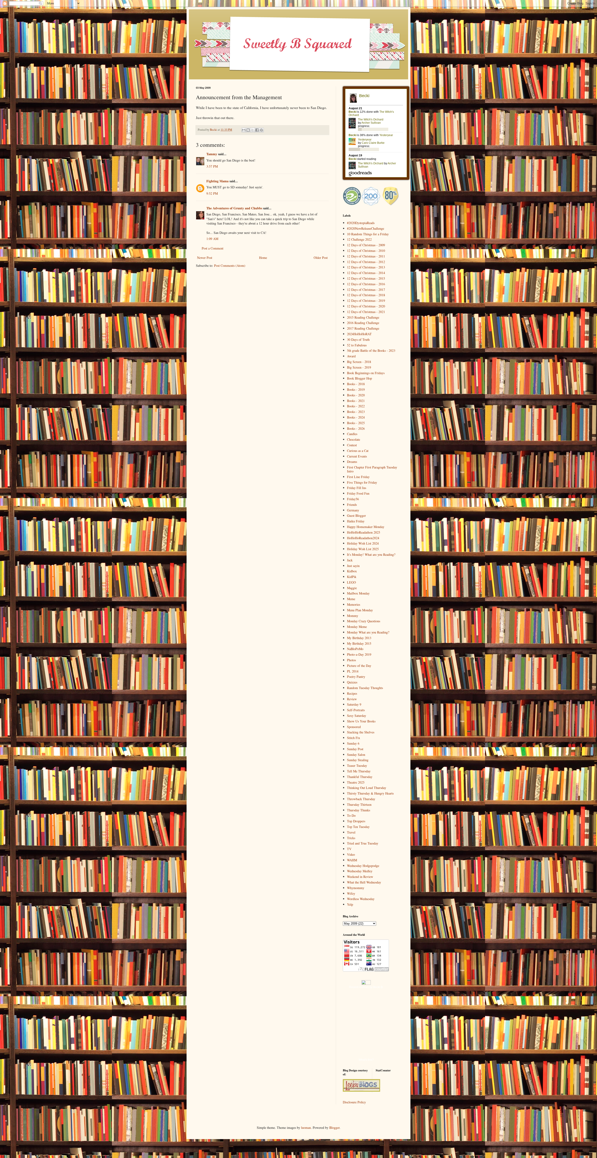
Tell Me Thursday (359, 771)
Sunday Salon (356, 754)
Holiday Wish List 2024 (363, 543)
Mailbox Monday (358, 593)
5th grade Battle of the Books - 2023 (371, 350)
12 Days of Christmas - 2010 (366, 250)
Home (263, 257)
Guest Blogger (356, 515)
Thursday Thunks (358, 810)
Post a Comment (212, 248)
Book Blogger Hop (359, 378)
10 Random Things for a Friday (368, 234)
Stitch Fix (353, 738)
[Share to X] (252, 130)
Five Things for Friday (362, 482)
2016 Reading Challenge (363, 322)
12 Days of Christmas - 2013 (366, 267)
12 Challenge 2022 (359, 239)
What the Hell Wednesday (364, 882)
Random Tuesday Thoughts (365, 688)
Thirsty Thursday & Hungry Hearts (370, 793)
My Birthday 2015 (359, 643)
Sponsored (354, 727)
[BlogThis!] (248, 130)
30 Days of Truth (358, 339)
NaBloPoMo (355, 649)
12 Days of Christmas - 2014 (366, 273)
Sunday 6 (353, 743)
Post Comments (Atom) (229, 265)
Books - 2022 (356, 406)
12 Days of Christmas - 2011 (366, 256)
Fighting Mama (217, 181)
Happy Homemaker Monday (365, 526)
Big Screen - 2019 (359, 367)
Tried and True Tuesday (362, 843)
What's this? (366, 1059)
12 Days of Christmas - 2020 (366, 306)
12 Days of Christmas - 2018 (366, 295)
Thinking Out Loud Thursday (366, 787)
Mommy (352, 615)
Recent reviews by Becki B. (366, 987)
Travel (351, 832)
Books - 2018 (356, 384)
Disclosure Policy (354, 1102)
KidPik (351, 576)
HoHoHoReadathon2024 (363, 538)
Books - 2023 (356, 411)
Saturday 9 (354, 704)
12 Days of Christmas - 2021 (366, 312)
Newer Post (204, 257)
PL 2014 (352, 671)
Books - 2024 (356, 417)
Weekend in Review (360, 876)
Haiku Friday (355, 521)
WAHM (352, 860)
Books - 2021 (356, 400)
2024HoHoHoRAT (359, 334)
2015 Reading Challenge (363, 317)
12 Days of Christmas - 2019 (366, 300)
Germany (353, 510)
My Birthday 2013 (359, 638)
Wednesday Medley (359, 871)
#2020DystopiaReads (361, 223)
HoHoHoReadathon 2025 (363, 532)
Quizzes (352, 682)
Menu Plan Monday (360, 610)
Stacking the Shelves (360, 732)
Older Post (321, 257)
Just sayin (353, 565)
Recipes (352, 693)
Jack (350, 560)
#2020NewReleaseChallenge (365, 228)
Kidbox (352, 571)
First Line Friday (358, 477)
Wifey (351, 893)
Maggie (352, 588)
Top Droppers (356, 821)
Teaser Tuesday (357, 765)
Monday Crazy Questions (363, 621)
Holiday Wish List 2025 (363, 549)
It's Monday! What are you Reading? (371, 554)
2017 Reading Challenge (363, 328)
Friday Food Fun (358, 493)
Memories (353, 604)
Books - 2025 (356, 423)
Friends (352, 504)
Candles (352, 434)
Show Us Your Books (361, 721)
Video (351, 854)
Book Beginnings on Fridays (366, 373)
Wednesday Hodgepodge (363, 865)
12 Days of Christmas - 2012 (366, 262)
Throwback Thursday (361, 799)
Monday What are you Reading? (368, 632)
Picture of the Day (359, 665)
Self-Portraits (356, 710)
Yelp (350, 904)
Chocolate (353, 439)
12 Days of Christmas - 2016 (366, 284)
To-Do (351, 815)
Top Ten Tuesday (358, 826)
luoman (306, 1127)
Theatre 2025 (355, 782)
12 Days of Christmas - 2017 (366, 289)
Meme (351, 599)
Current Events (357, 456)
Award (351, 356)
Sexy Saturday (356, 715)
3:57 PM (212, 166)
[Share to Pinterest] (261, 130)
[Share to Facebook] (257, 130)
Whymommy (355, 888)
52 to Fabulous (357, 345)
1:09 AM (212, 238)
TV (349, 849)
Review (352, 699)
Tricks (351, 838)
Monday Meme (357, 626)
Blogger (334, 1127)
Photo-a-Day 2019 (359, 654)
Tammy (211, 153)
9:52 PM (212, 193)
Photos (351, 660)
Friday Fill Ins (356, 488)
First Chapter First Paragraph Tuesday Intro (372, 469)
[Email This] (243, 130)
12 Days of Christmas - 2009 (366, 245)
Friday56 (353, 499)
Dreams (352, 461)
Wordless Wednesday (361, 899)
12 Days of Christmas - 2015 (366, 278)
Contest (352, 445)
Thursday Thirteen (359, 804)
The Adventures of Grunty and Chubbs (234, 208)
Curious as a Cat (357, 450)
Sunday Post (355, 749)
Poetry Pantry (356, 676)
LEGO (351, 582)
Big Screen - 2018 (359, 361)
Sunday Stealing (357, 760)
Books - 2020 (356, 395)
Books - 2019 (356, 389)
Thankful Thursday (359, 776)
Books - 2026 (356, 428)
